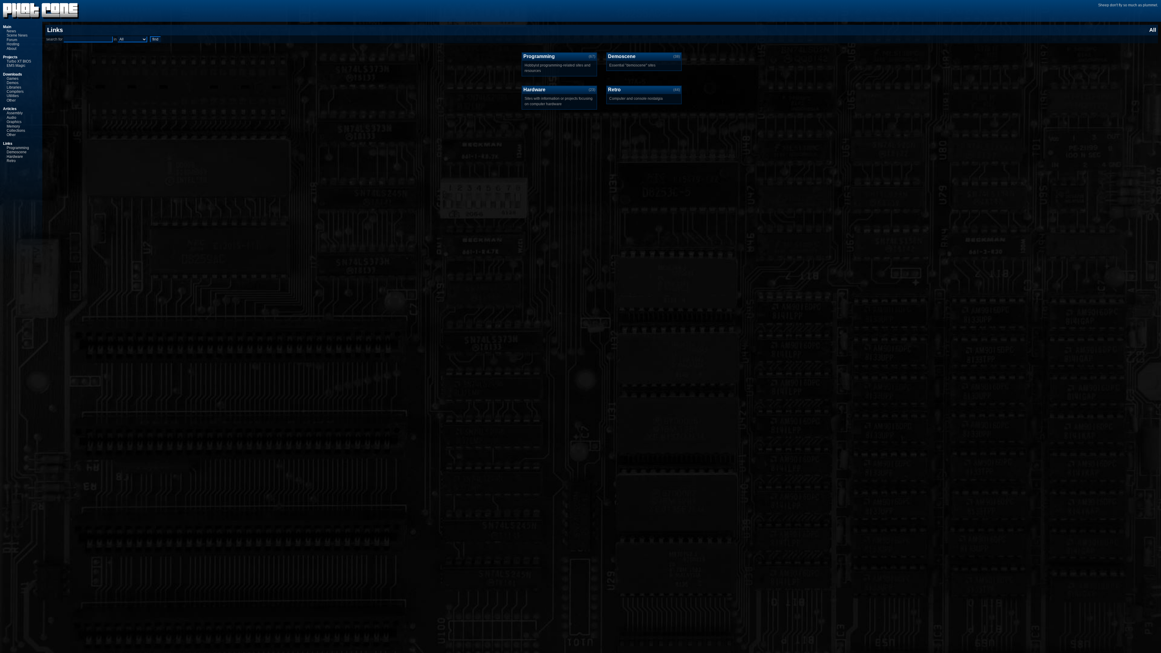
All (1152, 30)
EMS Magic (16, 65)
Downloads (12, 74)
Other (11, 100)
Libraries (14, 87)
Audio (11, 117)
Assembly (15, 113)
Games (12, 78)
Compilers (15, 91)
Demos (12, 83)
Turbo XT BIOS (19, 61)
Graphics (14, 122)
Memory (13, 126)
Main (7, 27)
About (11, 49)
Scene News (17, 35)
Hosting (13, 44)
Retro (11, 161)
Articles (10, 109)
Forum (12, 40)
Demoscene (17, 152)
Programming (18, 148)
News (11, 31)
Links (7, 143)
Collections (16, 130)
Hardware (15, 156)
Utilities (13, 96)
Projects (10, 57)
